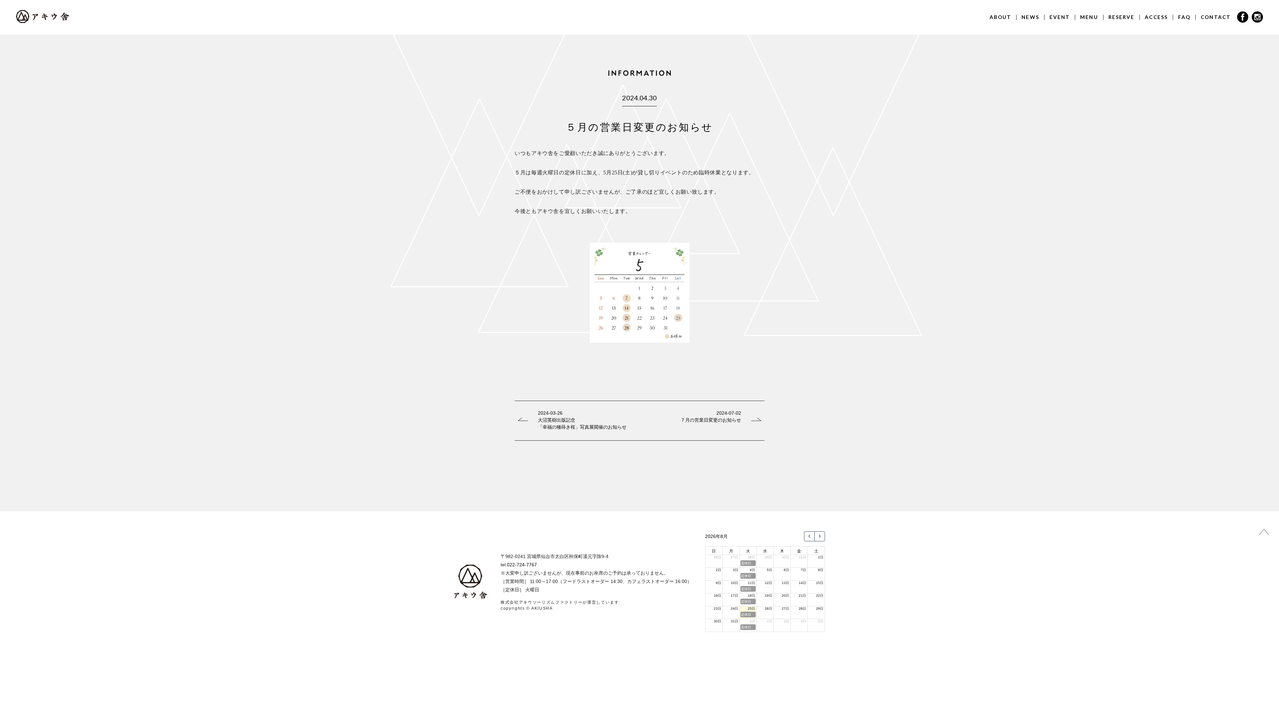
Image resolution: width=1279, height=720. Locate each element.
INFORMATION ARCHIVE (639, 465)
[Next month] (819, 536)
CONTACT (1216, 17)
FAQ (1184, 17)
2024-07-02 (728, 413)
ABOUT (1001, 17)
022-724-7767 (522, 564)
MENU (1089, 17)
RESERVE (1121, 17)
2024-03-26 (550, 413)
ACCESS (1156, 17)
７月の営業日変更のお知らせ (710, 420)
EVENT (1060, 17)
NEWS (1030, 17)
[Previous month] (809, 536)
